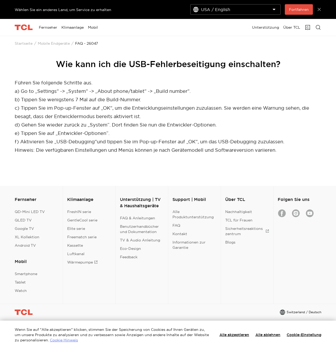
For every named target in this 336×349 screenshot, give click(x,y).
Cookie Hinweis (64, 340)
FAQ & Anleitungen (137, 218)
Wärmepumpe (80, 262)
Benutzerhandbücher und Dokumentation (139, 229)
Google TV (24, 228)
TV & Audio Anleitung (140, 240)
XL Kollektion (27, 237)
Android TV (25, 245)
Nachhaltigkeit (238, 211)
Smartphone (26, 273)
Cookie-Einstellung (304, 334)
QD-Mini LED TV (30, 211)
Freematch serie (82, 237)
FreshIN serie (79, 211)
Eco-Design (130, 248)
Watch (21, 290)
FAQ (176, 225)
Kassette (75, 245)
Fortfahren (299, 9)
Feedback (129, 257)
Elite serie (76, 228)
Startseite (24, 43)
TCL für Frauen (239, 220)
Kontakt (179, 233)
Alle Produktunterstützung (193, 214)
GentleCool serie (82, 220)
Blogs (230, 242)
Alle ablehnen (267, 334)
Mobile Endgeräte (54, 43)
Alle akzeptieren (234, 334)
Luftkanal (76, 253)
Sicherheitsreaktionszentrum (244, 231)
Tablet (20, 282)
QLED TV (23, 220)
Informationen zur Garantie (189, 245)
